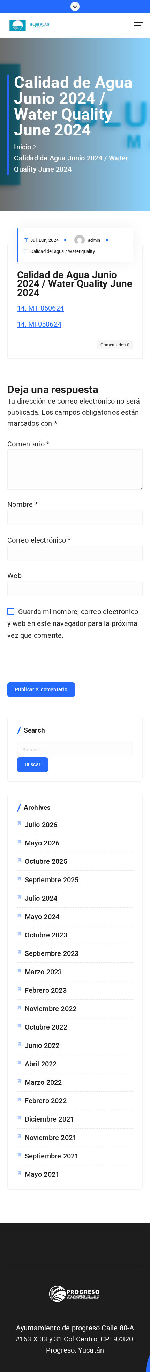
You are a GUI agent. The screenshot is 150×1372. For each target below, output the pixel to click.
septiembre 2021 (52, 1156)
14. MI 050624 (39, 324)
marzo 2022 (43, 1082)
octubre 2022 (46, 1027)
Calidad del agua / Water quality (62, 251)
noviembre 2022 (51, 1009)
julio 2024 (41, 898)
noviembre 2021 (51, 1137)
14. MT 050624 (40, 308)
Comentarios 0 (114, 344)
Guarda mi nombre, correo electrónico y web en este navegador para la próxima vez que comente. (72, 623)
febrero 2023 (46, 990)
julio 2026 (41, 824)
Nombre (22, 504)
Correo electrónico (39, 540)
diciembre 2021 (49, 1119)
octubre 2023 (46, 935)
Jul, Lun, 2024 (44, 240)
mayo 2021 (42, 1174)
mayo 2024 (42, 916)
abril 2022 (41, 1064)
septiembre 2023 (52, 953)
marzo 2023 (43, 972)
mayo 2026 (42, 843)
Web (14, 575)
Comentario (28, 444)
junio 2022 (42, 1045)
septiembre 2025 (52, 880)
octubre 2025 (46, 861)
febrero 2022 (46, 1101)
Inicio (22, 147)
